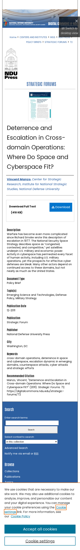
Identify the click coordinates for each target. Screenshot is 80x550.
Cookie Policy (20, 516)
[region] (40, 516)
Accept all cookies (40, 529)
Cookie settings (40, 541)
